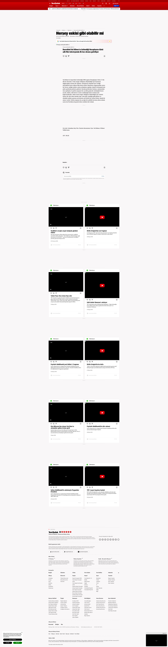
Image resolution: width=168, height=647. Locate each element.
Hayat (85, 575)
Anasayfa (58, 30)
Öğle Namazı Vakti (52, 607)
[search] (103, 3)
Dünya (50, 575)
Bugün (50, 572)
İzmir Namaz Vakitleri (53, 604)
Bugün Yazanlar (111, 578)
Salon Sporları (99, 588)
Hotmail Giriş (63, 604)
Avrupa (50, 579)
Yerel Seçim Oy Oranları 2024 (77, 584)
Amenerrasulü (87, 604)
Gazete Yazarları (111, 579)
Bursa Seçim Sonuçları (77, 593)
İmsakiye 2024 (75, 601)
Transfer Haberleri (112, 601)
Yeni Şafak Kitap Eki (88, 588)
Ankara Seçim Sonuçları (77, 588)
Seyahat (86, 586)
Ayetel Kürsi (86, 605)
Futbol (97, 579)
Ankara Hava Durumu (100, 602)
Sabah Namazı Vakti (53, 605)
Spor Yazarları (111, 581)
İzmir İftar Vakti (75, 614)
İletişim (57, 624)
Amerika (50, 583)
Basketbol (98, 578)
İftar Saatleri (75, 615)
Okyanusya (51, 588)
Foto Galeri (87, 572)
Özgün (62, 598)
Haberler (110, 572)
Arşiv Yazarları (111, 583)
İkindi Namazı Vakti (52, 609)
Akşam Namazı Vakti (53, 610)
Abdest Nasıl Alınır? (88, 612)
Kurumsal (51, 624)
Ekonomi (63, 575)
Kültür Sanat (87, 581)
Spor (97, 575)
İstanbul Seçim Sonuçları (77, 586)
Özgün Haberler (64, 601)
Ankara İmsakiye (75, 604)
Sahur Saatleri (75, 617)
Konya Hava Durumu (100, 609)
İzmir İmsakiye (75, 605)
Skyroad (67, 633)
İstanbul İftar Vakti (76, 607)
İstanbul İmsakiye (76, 602)
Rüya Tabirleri (87, 615)
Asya (50, 581)
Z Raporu (53, 633)
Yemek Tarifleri (64, 602)
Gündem (63, 572)
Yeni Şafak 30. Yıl (88, 578)
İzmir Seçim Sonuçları (76, 589)
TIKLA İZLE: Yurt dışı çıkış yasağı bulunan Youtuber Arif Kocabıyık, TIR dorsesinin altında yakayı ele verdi (75, 8)
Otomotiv (62, 581)
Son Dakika (99, 572)
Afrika (50, 584)
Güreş (97, 586)
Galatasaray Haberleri (112, 604)
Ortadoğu (50, 578)
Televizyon (69, 30)
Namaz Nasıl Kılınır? (88, 610)
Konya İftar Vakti (75, 610)
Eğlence (63, 30)
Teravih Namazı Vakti (53, 614)
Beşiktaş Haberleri (112, 602)
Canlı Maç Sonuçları (112, 610)
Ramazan (74, 598)
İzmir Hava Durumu (100, 604)
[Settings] (104, 6)
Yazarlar (110, 575)
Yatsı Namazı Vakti (52, 612)
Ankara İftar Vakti (76, 609)
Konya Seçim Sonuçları (77, 596)
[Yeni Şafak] (55, 3)
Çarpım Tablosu (64, 605)
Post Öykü (77, 633)
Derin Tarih (62, 633)
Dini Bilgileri (87, 598)
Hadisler (86, 614)
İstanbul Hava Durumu (100, 601)
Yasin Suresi (87, 602)
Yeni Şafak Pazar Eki (88, 589)
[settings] (109, 3)
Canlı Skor (110, 609)
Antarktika (51, 586)
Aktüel (85, 579)
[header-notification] (106, 3)
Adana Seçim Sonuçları (77, 591)
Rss (62, 624)
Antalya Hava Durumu (100, 607)
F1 (96, 584)
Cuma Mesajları (87, 601)
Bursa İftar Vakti (75, 612)
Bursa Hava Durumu (100, 605)
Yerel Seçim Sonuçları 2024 (77, 580)
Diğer (97, 589)
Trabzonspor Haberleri (113, 607)
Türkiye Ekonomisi (64, 578)
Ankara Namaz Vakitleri (53, 602)
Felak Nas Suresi (87, 607)
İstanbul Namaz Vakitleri (54, 601)
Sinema (86, 584)
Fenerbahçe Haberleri (113, 605)
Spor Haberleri (112, 598)
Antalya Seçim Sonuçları (77, 594)
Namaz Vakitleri (53, 598)
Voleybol (98, 581)
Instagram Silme (64, 607)
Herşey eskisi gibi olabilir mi (79, 30)
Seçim (74, 575)
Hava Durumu (99, 598)
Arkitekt (72, 633)
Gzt (49, 633)
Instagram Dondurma (65, 609)
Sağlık (85, 583)
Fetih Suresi (86, 609)
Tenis (97, 583)
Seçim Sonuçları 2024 (77, 578)
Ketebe (57, 633)
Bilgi (97, 591)
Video (73, 572)
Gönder (103, 176)
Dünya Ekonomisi (64, 579)
